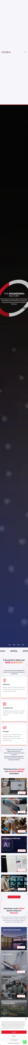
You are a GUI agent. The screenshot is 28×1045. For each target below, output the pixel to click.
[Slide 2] (9, 645)
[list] (14, 326)
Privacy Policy (16, 1043)
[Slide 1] (5, 645)
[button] (26, 1019)
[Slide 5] (23, 645)
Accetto (14, 1032)
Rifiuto (14, 1036)
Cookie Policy (10, 1043)
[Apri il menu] (25, 52)
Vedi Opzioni (14, 1040)
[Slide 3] (14, 645)
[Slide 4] (18, 645)
